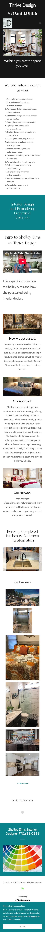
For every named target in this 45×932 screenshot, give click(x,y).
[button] (40, 23)
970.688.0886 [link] (22, 13)
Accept (23, 926)
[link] (7, 23)
